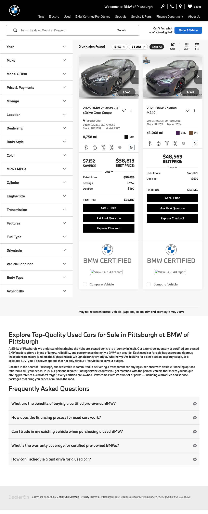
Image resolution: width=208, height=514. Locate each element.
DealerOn (62, 496)
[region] (108, 188)
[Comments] (131, 147)
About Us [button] (194, 16)
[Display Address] (180, 7)
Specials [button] (120, 16)
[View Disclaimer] (120, 147)
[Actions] (130, 110)
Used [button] (67, 16)
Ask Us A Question (108, 218)
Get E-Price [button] (108, 208)
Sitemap (74, 496)
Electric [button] (54, 16)
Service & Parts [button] (141, 16)
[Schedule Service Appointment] (162, 7)
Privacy (85, 496)
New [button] (41, 16)
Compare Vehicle (102, 284)
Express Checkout (108, 228)
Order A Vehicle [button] (188, 30)
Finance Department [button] (169, 16)
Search (121, 30)
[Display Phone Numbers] (172, 7)
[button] (134, 77)
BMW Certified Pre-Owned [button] (92, 16)
